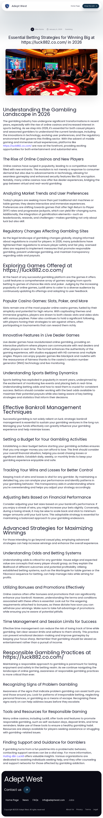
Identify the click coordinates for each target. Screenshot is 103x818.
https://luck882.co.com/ (17, 145)
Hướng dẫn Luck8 (13, 756)
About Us (70, 809)
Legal (95, 809)
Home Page (12, 800)
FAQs (35, 800)
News (26, 800)
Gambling (68, 29)
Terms (88, 809)
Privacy (79, 809)
